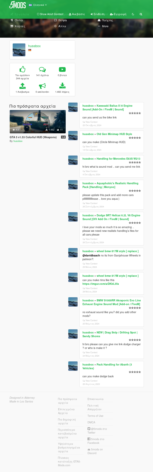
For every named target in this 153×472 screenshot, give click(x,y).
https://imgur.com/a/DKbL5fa (100, 284)
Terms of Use (95, 416)
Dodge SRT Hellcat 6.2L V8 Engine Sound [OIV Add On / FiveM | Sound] (111, 217)
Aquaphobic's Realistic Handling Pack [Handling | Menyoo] (110, 185)
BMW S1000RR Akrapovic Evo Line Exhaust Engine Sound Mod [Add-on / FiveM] (111, 302)
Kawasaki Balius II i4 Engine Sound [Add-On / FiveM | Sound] (107, 107)
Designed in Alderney (22, 397)
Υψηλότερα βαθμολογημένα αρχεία (69, 447)
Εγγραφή (119, 14)
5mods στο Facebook (96, 441)
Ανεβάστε (78, 14)
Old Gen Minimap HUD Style (114, 134)
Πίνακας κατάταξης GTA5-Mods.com (69, 461)
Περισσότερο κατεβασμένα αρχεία (67, 433)
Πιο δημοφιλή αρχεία (67, 421)
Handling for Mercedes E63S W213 (118, 158)
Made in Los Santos (21, 401)
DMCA (91, 422)
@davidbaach (91, 255)
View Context (91, 121)
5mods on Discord (95, 451)
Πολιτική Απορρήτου (95, 407)
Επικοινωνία (96, 399)
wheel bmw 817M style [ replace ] (118, 251)
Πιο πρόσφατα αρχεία (67, 400)
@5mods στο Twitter (97, 430)
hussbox (34, 45)
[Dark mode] (133, 14)
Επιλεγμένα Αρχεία (66, 411)
